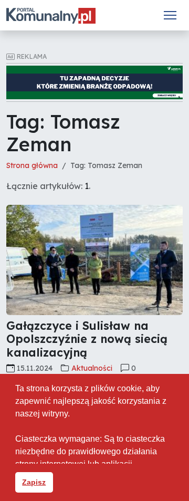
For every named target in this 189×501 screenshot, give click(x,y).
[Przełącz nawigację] (170, 15)
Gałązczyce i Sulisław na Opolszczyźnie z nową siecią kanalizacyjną (86, 339)
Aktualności (91, 368)
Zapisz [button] (34, 482)
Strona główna (32, 165)
